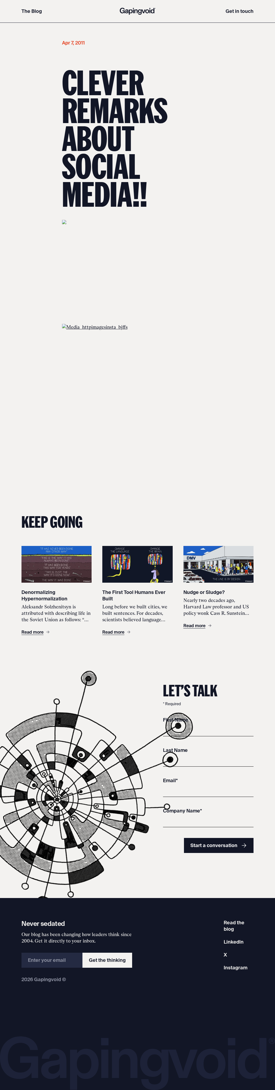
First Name (175, 720)
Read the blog (234, 926)
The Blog (31, 11)
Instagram (235, 967)
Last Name (175, 750)
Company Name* (182, 811)
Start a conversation (213, 845)
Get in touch (240, 11)
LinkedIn (234, 942)
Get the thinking (107, 960)
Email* (170, 780)
